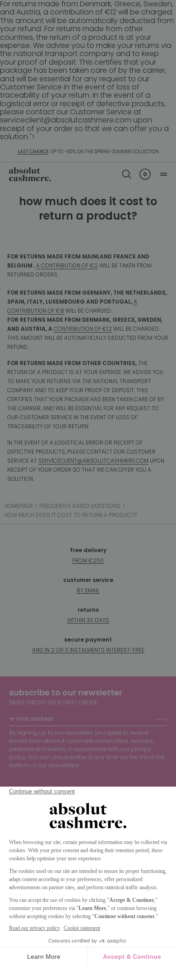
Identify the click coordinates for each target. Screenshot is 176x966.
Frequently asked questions (79, 506)
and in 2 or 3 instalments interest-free (88, 650)
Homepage (19, 506)
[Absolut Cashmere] (30, 174)
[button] (126, 174)
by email (88, 590)
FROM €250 (88, 560)
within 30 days (88, 620)
